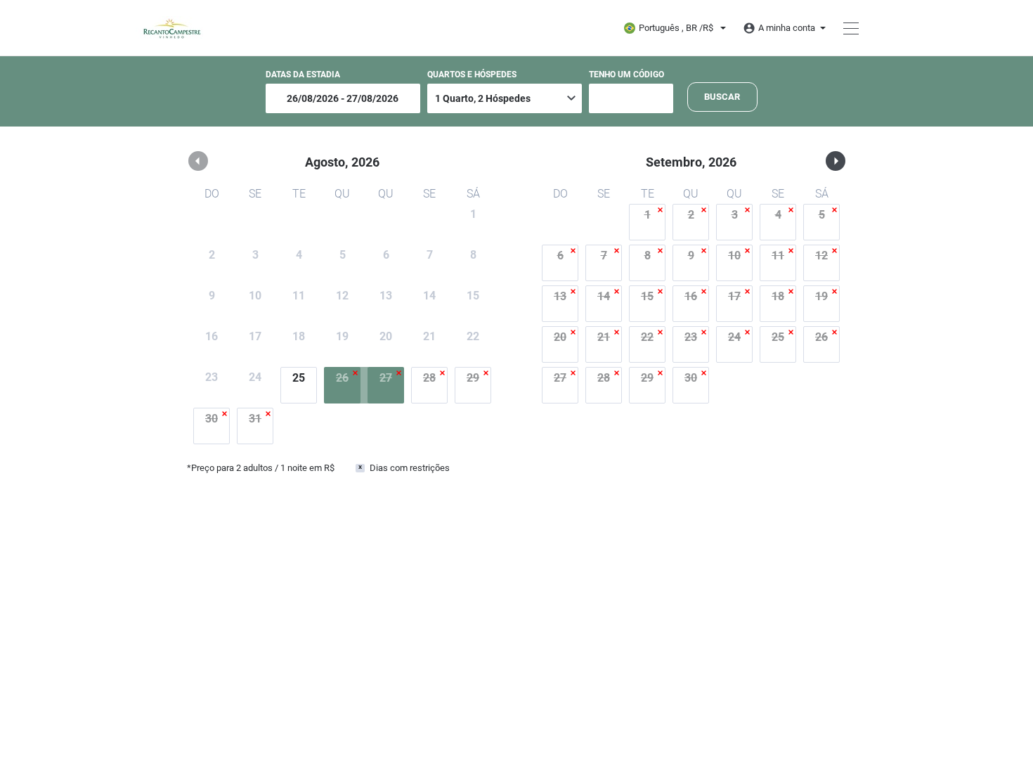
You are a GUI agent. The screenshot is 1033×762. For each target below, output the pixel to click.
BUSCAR (722, 96)
